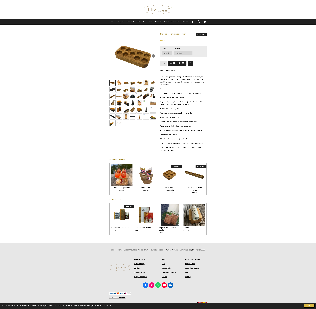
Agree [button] (309, 306)
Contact (164, 277)
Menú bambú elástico (120, 228)
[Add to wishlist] (190, 63)
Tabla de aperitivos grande (194, 189)
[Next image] (153, 56)
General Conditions (192, 268)
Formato (177, 49)
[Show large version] (120, 267)
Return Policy (166, 268)
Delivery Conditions (169, 272)
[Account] (192, 22)
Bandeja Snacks (145, 188)
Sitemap (188, 277)
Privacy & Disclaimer (192, 259)
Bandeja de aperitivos (122, 188)
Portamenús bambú (143, 228)
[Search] (198, 21)
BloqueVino (188, 228)
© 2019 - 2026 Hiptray (117, 298)
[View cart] (204, 22)
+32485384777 (139, 272)
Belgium (137, 268)
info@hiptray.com (140, 277)
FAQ (163, 264)
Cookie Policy (190, 264)
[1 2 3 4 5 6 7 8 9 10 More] (163, 63)
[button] (112, 83)
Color (163, 49)
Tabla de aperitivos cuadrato (170, 189)
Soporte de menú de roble (167, 229)
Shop (163, 259)
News (187, 272)
